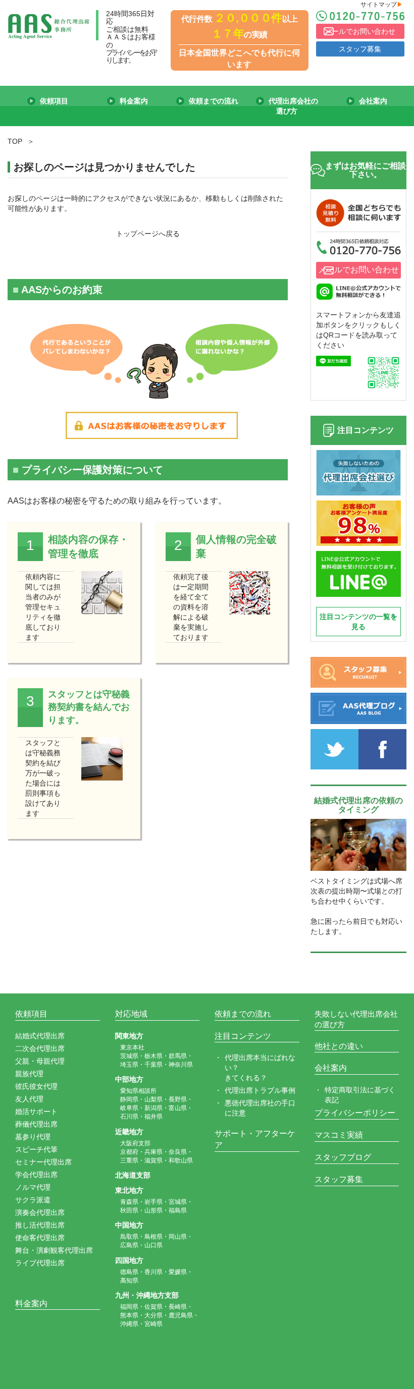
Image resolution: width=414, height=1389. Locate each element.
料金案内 (31, 1303)
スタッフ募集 (360, 49)
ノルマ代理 (32, 1187)
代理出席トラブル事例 (260, 1090)
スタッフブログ (343, 1157)
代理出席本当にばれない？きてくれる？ (260, 1067)
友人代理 (29, 1099)
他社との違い (339, 1046)
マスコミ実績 (339, 1135)
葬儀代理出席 (36, 1124)
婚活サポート (36, 1111)
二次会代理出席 (40, 1048)
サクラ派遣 (32, 1200)
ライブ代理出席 (40, 1263)
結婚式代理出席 (40, 1036)
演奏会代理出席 (40, 1212)
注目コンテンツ (243, 1036)
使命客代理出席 (40, 1238)
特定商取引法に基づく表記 (360, 1095)
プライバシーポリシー (355, 1112)
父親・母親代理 (40, 1061)
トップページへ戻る (148, 234)
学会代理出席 (36, 1175)
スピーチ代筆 (36, 1149)
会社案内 (331, 1068)
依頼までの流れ (243, 1014)
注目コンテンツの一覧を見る (358, 622)
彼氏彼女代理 (36, 1086)
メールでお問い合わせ (360, 31)
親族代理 (29, 1074)
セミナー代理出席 (43, 1162)
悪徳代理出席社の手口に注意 (260, 1108)
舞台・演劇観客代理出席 (54, 1250)
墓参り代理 (32, 1137)
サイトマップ (381, 4)
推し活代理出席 (40, 1225)
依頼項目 (31, 1014)
